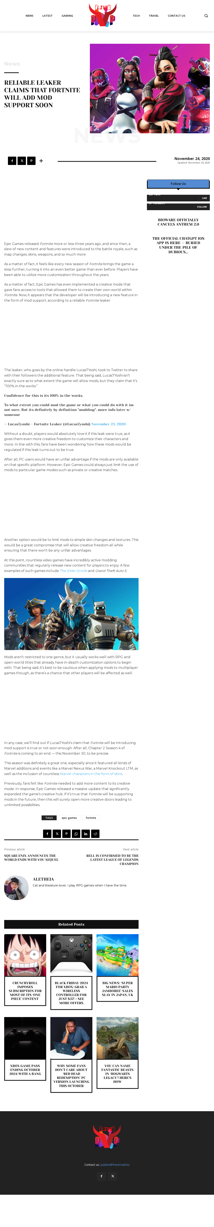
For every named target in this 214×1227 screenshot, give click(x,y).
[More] (41, 161)
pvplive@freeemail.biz (115, 1165)
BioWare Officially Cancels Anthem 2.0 (178, 222)
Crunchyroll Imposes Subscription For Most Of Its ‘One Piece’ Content (25, 991)
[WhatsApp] (76, 834)
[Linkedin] (86, 834)
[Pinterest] (31, 161)
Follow (202, 206)
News (12, 63)
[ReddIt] (95, 834)
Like (204, 198)
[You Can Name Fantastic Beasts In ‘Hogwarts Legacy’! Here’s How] (118, 1038)
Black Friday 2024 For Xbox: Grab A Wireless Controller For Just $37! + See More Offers (71, 993)
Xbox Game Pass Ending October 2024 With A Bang (25, 1070)
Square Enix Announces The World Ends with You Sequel (31, 858)
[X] (22, 161)
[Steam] (46, 891)
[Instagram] (34, 891)
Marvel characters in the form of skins (91, 774)
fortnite (91, 818)
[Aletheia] (16, 888)
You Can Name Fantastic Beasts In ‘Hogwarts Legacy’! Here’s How (117, 1074)
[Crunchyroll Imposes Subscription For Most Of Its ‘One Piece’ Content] (25, 955)
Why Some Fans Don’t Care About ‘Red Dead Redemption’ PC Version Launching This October (71, 1076)
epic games (69, 818)
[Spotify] (40, 891)
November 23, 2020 (108, 424)
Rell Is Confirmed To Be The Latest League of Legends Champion (112, 860)
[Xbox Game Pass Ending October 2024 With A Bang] (25, 1038)
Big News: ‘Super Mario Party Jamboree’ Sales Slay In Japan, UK (117, 989)
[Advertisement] (71, 210)
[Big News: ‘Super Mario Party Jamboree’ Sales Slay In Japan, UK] (118, 955)
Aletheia (43, 879)
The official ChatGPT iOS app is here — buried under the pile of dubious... (178, 245)
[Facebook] (12, 161)
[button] (206, 15)
